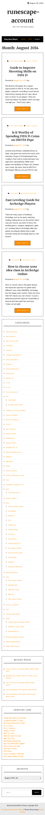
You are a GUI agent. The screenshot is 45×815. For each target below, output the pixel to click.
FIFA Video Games (17, 61)
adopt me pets (11, 332)
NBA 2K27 (9, 461)
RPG (7, 503)
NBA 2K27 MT (9, 738)
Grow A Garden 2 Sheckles (14, 753)
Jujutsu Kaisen (11, 443)
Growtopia (12, 539)
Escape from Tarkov (15, 405)
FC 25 (8, 383)
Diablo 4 (9, 364)
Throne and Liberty (13, 614)
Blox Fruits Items (12, 341)
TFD (7, 609)
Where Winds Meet (13, 642)
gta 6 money (11, 429)
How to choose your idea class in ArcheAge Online (22, 270)
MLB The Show (13, 590)
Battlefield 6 (11, 336)
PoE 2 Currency (9, 728)
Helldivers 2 (10, 438)
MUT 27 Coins (9, 733)
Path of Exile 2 (11, 471)
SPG (7, 577)
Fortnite (11, 534)
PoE (7, 480)
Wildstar (11, 562)
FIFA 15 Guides (31, 61)
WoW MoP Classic (13, 646)
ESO (9, 520)
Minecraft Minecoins (14, 452)
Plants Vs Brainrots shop (15, 475)
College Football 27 (13, 355)
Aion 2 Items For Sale (12, 746)
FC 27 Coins (8, 725)
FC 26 (8, 387)
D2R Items (8, 751)
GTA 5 (8, 424)
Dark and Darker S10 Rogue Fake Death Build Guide (21, 695)
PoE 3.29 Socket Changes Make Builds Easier (20, 683)
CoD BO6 (9, 346)
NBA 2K (11, 594)
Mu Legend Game (15, 548)
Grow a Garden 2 (12, 420)
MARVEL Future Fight (16, 626)
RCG (7, 489)
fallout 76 (9, 378)
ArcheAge (14, 193)
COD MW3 (12, 400)
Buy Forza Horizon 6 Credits (14, 723)
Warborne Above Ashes (15, 637)
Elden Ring (10, 373)
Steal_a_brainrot (12, 605)
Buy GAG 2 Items (10, 748)
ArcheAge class (28, 260)
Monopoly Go (13, 631)
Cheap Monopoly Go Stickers (15, 718)
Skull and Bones (12, 572)
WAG (8, 619)
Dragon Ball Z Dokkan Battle (19, 622)
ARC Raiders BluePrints (12, 741)
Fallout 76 (12, 525)
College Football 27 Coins (13, 720)
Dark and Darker (12, 359)
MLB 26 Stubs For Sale (12, 736)
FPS (7, 396)
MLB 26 (8, 457)
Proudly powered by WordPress (12, 809)
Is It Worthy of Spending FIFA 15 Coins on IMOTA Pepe (22, 136)
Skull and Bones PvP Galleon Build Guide (21, 689)
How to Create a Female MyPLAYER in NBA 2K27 (22, 670)
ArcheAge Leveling (29, 193)
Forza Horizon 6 (12, 392)
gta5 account (11, 433)
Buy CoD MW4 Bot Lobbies (14, 743)
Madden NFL (13, 585)
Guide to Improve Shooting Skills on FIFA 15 (22, 71)
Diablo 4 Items (9, 730)
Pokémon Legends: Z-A (15, 484)
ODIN (8, 466)
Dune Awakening (12, 369)
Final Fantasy (13, 529)
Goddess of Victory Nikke (16, 410)
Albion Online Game (15, 506)
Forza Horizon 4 (14, 492)
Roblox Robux (11, 498)
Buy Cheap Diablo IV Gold (13, 756)
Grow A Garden (12, 415)
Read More (22, 109)
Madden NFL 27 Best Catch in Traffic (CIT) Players (21, 677)
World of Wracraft (15, 566)
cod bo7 (9, 350)
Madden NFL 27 (11, 447)
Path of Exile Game (15, 553)
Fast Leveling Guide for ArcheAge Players (23, 202)
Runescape (12, 557)
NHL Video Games (15, 599)
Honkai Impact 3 (14, 543)
